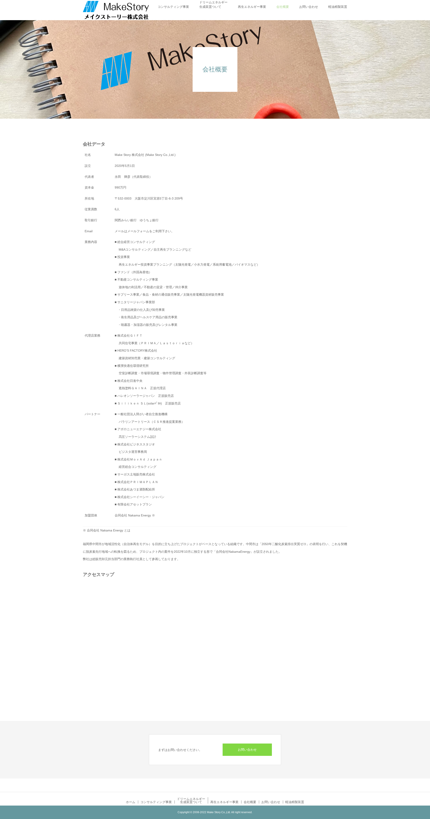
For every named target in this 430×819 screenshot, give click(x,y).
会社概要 (282, 7)
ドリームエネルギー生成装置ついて (213, 4)
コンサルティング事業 (173, 7)
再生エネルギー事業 (252, 7)
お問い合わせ (308, 7)
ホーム (142, 7)
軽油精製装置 (337, 7)
